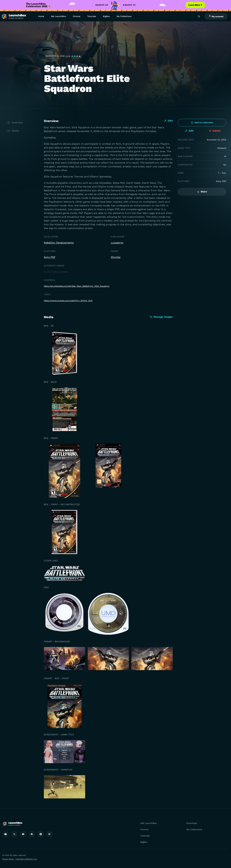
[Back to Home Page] (13, 16)
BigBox (106, 16)
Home (41, 16)
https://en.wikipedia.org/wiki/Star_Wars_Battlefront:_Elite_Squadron (76, 286)
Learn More (195, 5)
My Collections (124, 16)
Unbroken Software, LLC (26, 859)
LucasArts (117, 242)
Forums (76, 16)
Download (191, 823)
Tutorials (91, 16)
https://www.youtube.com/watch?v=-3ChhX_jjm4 (68, 300)
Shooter (116, 257)
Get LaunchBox (58, 16)
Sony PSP (49, 257)
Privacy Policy (8, 859)
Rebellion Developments (59, 242)
